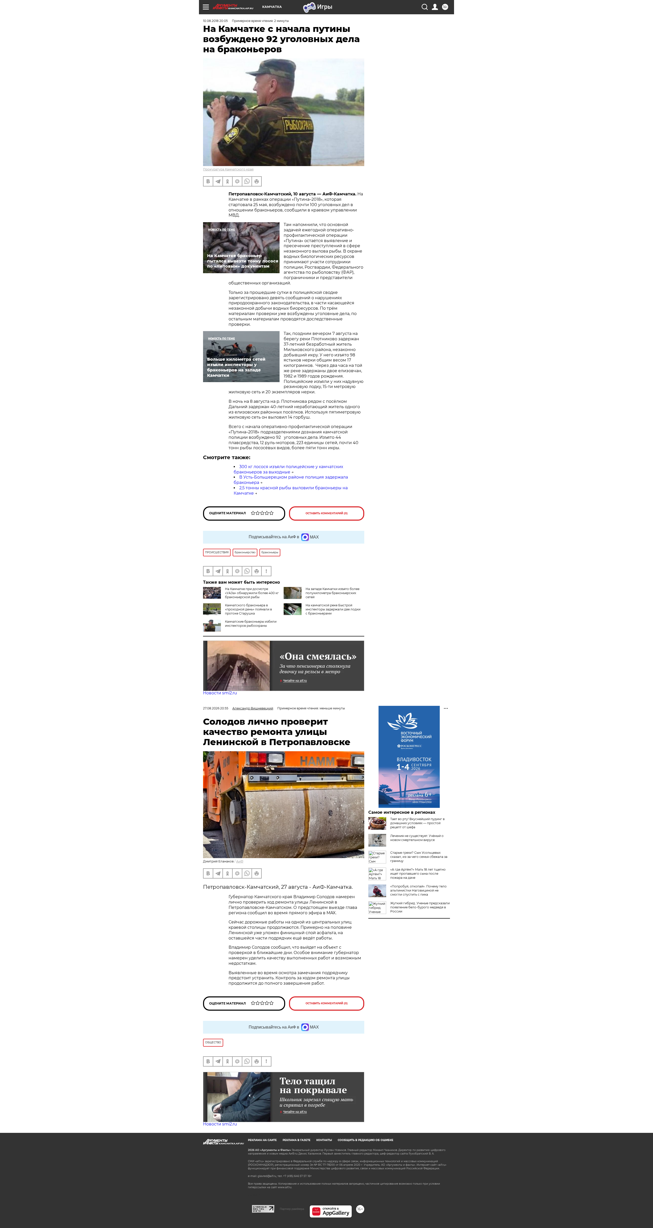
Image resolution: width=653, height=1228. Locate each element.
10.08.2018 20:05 (215, 21)
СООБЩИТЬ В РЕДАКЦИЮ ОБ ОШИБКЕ (365, 1140)
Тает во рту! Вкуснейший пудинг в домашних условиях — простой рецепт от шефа (417, 823)
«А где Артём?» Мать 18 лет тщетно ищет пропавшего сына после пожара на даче (418, 874)
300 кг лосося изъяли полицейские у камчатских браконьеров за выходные (288, 469)
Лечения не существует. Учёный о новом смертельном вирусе (417, 838)
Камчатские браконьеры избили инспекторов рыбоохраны (251, 624)
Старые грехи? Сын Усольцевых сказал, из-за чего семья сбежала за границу (418, 857)
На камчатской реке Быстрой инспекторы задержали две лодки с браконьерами (333, 609)
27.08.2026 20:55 (215, 708)
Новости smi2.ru (220, 693)
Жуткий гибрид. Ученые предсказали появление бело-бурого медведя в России (420, 907)
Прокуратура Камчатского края (228, 169)
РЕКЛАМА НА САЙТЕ (262, 1140)
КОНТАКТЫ (324, 1140)
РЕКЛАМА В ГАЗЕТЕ (296, 1140)
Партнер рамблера (292, 1208)
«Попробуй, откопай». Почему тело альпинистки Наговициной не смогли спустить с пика (418, 890)
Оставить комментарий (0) (327, 513)
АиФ (239, 861)
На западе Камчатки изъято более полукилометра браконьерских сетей (332, 593)
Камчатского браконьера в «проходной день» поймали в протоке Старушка (248, 609)
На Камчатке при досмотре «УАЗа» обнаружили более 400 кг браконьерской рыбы (252, 593)
